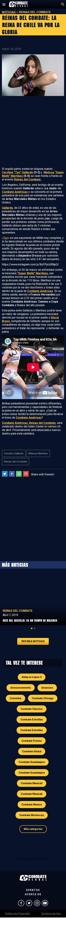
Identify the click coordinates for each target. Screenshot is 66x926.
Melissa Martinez (38, 453)
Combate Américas (40, 291)
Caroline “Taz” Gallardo (17, 172)
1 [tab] (31, 628)
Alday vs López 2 (32, 677)
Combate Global (31, 751)
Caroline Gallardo (14, 453)
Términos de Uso (51, 913)
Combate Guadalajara (32, 762)
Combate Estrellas (31, 719)
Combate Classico (32, 709)
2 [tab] (34, 628)
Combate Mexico (31, 804)
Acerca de (33, 894)
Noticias (9, 12)
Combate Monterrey (31, 815)
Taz (5, 238)
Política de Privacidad (17, 913)
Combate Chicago (43, 698)
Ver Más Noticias (33, 641)
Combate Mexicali (31, 783)
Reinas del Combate (15, 461)
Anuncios (47, 687)
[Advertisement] (33, 132)
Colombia (15, 698)
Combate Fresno (31, 740)
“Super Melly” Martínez (32, 273)
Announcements (20, 687)
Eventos (33, 890)
